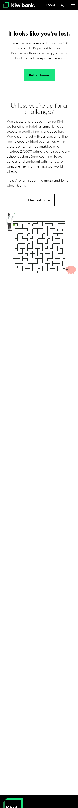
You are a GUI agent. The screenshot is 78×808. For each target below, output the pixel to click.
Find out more (39, 200)
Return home (39, 75)
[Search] (62, 5)
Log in (50, 5)
